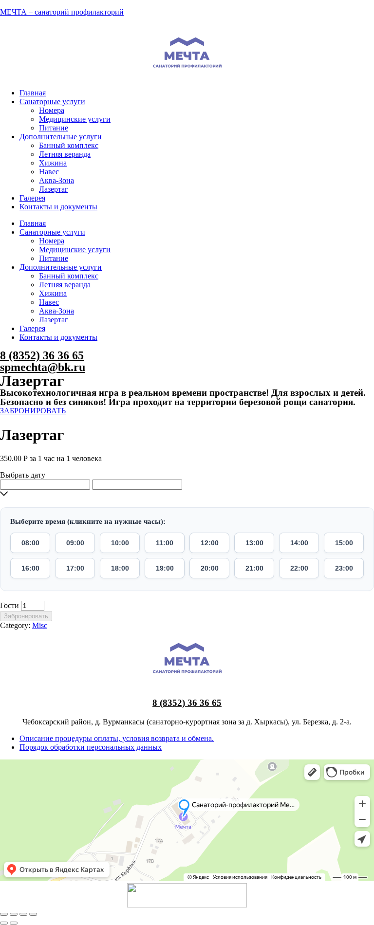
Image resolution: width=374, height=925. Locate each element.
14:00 (299, 543)
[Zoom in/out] (33, 914)
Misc (39, 625)
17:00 (75, 568)
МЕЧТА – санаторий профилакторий (62, 12)
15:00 (344, 543)
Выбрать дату (22, 475)
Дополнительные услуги (60, 136)
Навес (49, 171)
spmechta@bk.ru (42, 367)
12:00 (210, 543)
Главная (32, 93)
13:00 (254, 543)
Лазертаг (53, 189)
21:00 (254, 568)
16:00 (30, 568)
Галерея (32, 198)
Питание (53, 128)
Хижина (53, 163)
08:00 (30, 543)
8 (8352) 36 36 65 (42, 355)
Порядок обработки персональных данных (90, 747)
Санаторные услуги (52, 101)
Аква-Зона (56, 180)
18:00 (120, 568)
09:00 (75, 543)
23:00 (344, 568)
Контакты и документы (58, 207)
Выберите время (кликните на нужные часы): (88, 521)
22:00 (299, 568)
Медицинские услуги (75, 119)
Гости (9, 605)
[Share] (14, 914)
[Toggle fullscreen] (23, 914)
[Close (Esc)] (4, 914)
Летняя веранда (65, 154)
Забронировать (26, 616)
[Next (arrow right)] (14, 923)
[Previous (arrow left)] (4, 923)
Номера (51, 110)
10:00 (120, 543)
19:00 (165, 568)
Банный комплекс (68, 145)
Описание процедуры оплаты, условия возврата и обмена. (116, 738)
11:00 (164, 543)
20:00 (210, 568)
